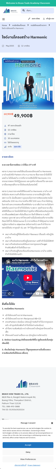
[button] (52, 423)
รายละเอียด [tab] (7, 157)
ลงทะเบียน (36, 18)
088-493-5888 (13, 406)
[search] (24, 10)
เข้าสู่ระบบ (50, 18)
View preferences (28, 459)
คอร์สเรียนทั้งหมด (18, 25)
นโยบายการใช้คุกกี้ (20, 465)
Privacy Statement (34, 465)
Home (4, 25)
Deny (28, 452)
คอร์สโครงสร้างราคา (39, 25)
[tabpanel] (28, 260)
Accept (28, 445)
